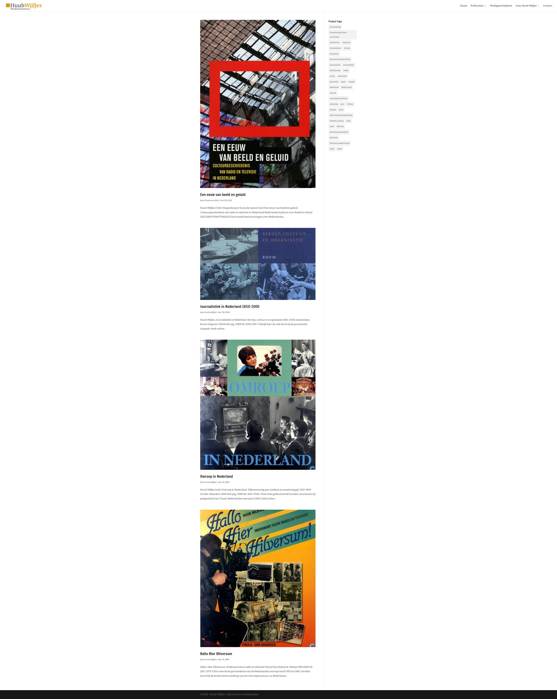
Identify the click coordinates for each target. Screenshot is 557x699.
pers (342, 104)
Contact (547, 6)
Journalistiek (335, 65)
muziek (352, 82)
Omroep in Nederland (216, 476)
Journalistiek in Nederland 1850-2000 (229, 306)
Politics (350, 104)
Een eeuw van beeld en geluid (222, 194)
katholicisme (335, 70)
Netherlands (346, 87)
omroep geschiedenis (339, 98)
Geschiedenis (335, 48)
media (346, 70)
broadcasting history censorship (338, 34)
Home (463, 6)
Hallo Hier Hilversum (216, 653)
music (343, 82)
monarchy (334, 82)
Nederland (334, 87)
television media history (340, 143)
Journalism (334, 54)
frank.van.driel (212, 200)
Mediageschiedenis (501, 6)
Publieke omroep (337, 121)
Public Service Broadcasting (341, 115)
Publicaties (477, 6)
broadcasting (335, 27)
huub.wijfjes (211, 312)
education (346, 42)
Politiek (333, 110)
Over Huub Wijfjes (526, 6)
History (347, 48)
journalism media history (340, 59)
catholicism (334, 42)
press (341, 110)
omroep (333, 93)
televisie (340, 126)
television (334, 138)
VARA (332, 149)
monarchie (342, 76)
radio (348, 121)
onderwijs (334, 104)
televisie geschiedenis (339, 132)
